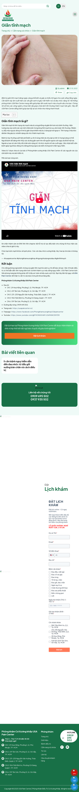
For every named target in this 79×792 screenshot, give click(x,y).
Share (59, 92)
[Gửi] (48, 6)
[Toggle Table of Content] (13, 115)
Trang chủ (6, 30)
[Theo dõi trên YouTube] (67, 747)
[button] (74, 14)
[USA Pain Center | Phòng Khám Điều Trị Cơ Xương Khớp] (12, 15)
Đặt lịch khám (40, 336)
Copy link (72, 92)
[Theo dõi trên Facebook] (62, 747)
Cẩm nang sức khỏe (21, 30)
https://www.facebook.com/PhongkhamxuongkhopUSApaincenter (37, 312)
